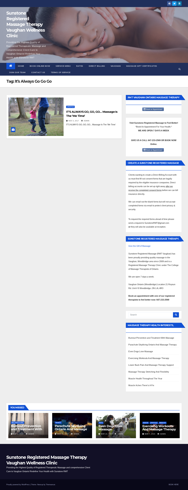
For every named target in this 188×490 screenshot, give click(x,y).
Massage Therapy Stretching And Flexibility (148, 372)
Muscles (162, 422)
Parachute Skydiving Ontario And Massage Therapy (152, 345)
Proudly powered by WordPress (18, 485)
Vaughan (116, 66)
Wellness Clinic (17, 422)
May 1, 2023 (18, 434)
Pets (101, 422)
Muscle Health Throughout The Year (145, 379)
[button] (180, 69)
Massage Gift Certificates (141, 66)
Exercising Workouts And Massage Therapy (148, 358)
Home (21, 66)
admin (86, 121)
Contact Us (38, 72)
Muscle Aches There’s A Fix (141, 385)
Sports (58, 422)
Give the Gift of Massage (139, 246)
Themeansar (50, 485)
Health (145, 422)
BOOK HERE (174, 485)
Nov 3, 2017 (74, 121)
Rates (79, 66)
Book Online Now (40, 66)
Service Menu (63, 66)
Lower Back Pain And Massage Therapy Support (151, 365)
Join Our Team (17, 72)
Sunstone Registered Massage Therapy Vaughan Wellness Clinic (25, 24)
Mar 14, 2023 (106, 434)
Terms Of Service (60, 72)
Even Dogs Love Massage (140, 351)
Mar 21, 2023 (63, 434)
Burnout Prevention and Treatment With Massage (151, 338)
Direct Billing (97, 66)
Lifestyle (70, 106)
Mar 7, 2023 (150, 434)
